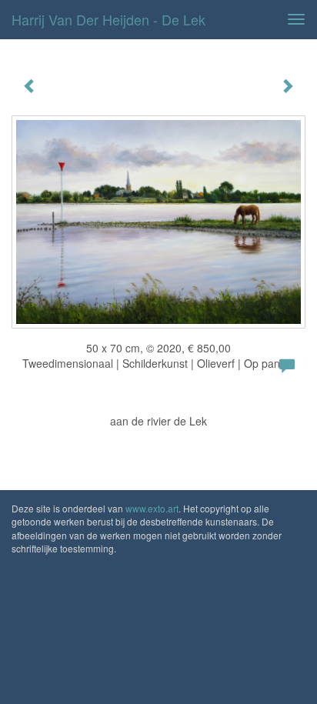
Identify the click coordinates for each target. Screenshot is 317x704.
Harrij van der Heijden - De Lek (108, 19)
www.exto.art (152, 508)
